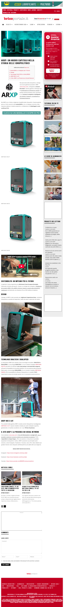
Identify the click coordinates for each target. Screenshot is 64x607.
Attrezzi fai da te (5, 492)
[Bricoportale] (16, 18)
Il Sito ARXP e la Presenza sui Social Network (21, 78)
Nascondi (26, 67)
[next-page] (5, 506)
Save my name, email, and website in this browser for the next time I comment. (21, 560)
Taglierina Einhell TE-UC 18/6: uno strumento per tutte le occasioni (10, 488)
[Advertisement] (30, 521)
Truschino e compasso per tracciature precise (53, 113)
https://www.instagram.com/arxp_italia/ (17, 453)
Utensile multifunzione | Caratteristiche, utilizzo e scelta (53, 180)
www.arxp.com (24, 86)
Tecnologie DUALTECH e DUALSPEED (19, 74)
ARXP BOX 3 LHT (14, 76)
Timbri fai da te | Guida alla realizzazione (53, 127)
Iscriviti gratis (51, 70)
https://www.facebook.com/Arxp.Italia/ (17, 457)
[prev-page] (2, 506)
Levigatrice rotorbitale (53, 166)
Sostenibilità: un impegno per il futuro (19, 70)
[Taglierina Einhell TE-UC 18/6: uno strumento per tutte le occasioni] (11, 478)
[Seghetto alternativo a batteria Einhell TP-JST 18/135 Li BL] (32, 478)
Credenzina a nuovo (50, 227)
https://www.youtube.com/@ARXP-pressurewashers (20, 461)
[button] (57, 11)
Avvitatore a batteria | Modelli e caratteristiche (53, 193)
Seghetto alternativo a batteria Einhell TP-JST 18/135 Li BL (30, 488)
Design (11, 72)
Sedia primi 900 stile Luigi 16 (53, 240)
